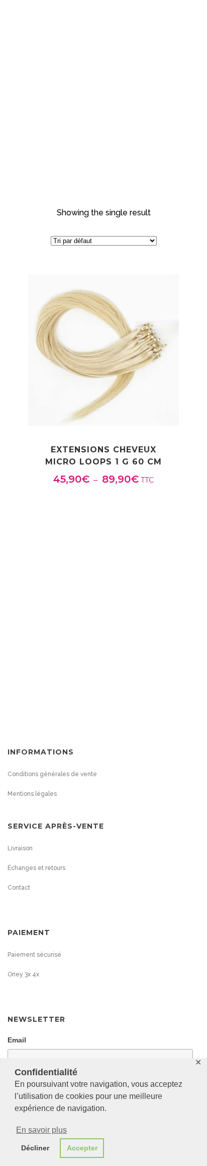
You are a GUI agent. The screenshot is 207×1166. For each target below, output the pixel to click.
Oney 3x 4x (23, 974)
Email (17, 1040)
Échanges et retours (36, 867)
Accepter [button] (82, 1148)
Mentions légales (32, 793)
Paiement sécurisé (34, 954)
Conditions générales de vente (52, 774)
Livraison (20, 848)
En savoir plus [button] (41, 1130)
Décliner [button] (35, 1148)
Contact (19, 887)
